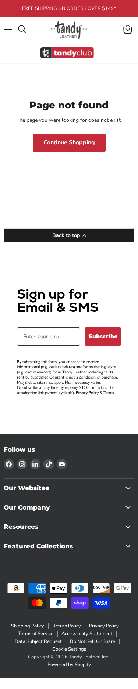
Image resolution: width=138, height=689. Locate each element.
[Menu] (7, 29)
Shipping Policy (27, 626)
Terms (108, 392)
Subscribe (102, 336)
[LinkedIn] (35, 464)
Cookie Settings (69, 649)
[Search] (21, 29)
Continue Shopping (69, 142)
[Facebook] (9, 464)
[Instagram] (22, 464)
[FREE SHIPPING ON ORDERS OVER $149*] (69, 8)
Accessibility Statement (86, 633)
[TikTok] (48, 464)
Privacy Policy (87, 392)
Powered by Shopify (69, 664)
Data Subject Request (38, 641)
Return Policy (66, 626)
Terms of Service (35, 633)
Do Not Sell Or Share (92, 641)
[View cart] (128, 29)
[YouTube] (62, 464)
